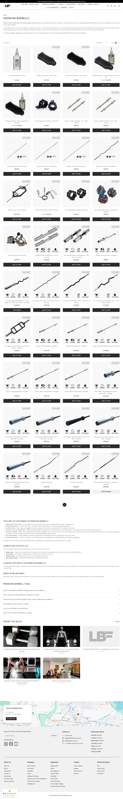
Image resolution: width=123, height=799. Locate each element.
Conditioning (70, 4)
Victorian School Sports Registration (37, 778)
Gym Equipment (55, 771)
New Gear (24, 4)
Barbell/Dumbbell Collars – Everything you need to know (101, 649)
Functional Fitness (55, 781)
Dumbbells (53, 776)
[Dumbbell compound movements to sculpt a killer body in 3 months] (21, 636)
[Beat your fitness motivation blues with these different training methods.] (21, 668)
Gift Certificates (31, 766)
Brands (29, 773)
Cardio (60, 4)
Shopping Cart (31, 784)
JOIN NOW (54, 735)
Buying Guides (54, 766)
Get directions (11, 718)
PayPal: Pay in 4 (78, 771)
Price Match (30, 768)
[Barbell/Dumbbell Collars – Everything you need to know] (101, 636)
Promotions (100, 773)
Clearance (63, 7)
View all (117, 621)
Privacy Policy (100, 768)
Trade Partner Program (33, 781)
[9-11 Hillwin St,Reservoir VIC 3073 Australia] (61, 713)
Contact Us (7, 773)
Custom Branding (53, 7)
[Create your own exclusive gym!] (61, 668)
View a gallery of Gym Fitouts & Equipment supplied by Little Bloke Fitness (61, 1)
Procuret (76, 773)
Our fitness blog (8, 778)
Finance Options (78, 766)
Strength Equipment (49, 4)
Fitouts (71, 7)
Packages (81, 4)
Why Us (6, 768)
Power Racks (54, 778)
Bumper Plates (55, 773)
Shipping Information (33, 776)
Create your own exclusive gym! (61, 681)
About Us (6, 766)
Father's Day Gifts (9, 781)
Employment (7, 771)
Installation (30, 771)
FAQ (98, 766)
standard (18, 33)
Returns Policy (101, 771)
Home (5, 15)
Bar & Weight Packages (57, 784)
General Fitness (92, 4)
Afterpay (76, 768)
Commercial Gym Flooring (58, 786)
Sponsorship (7, 776)
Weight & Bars (34, 4)
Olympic (13, 33)
